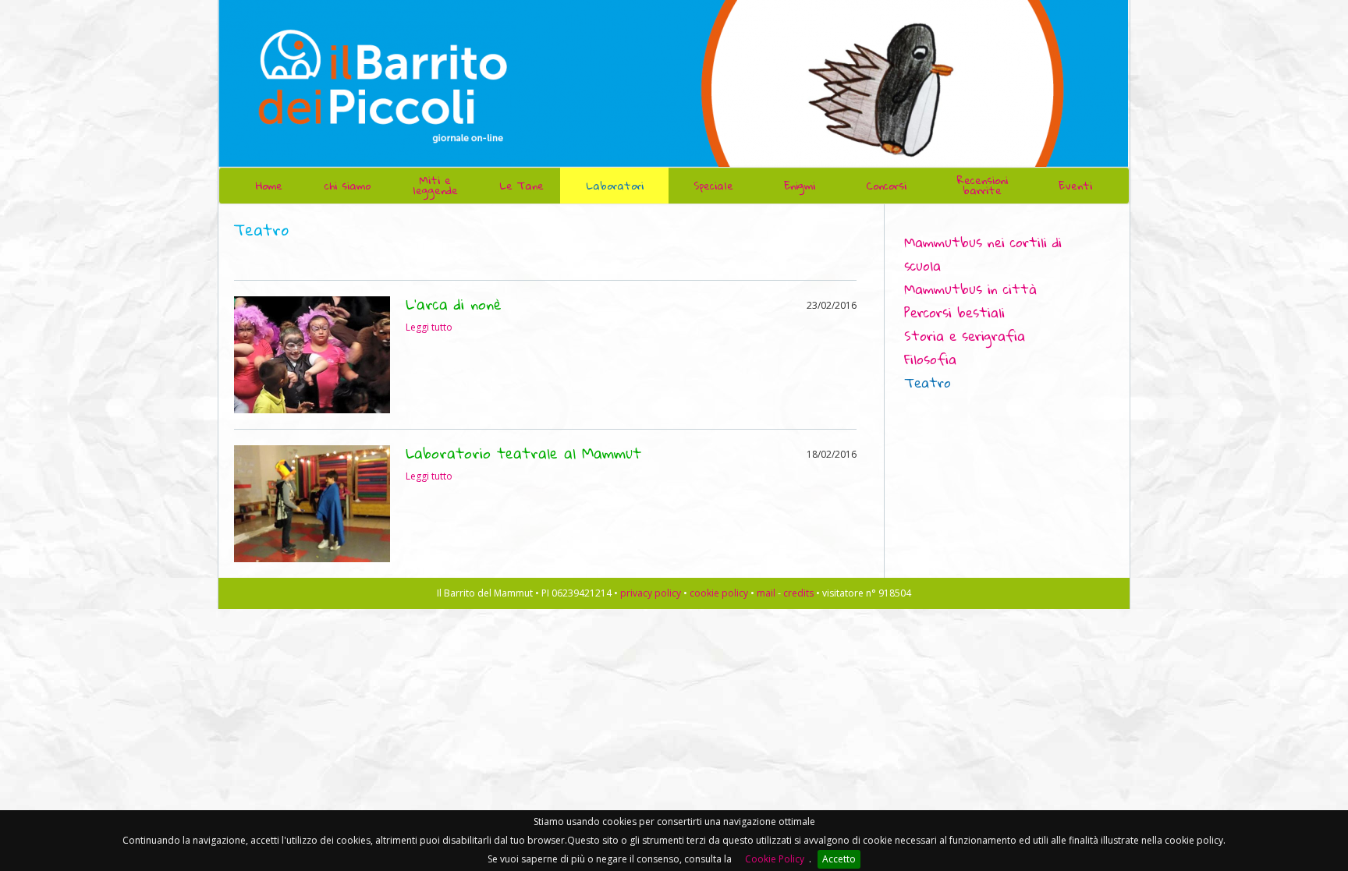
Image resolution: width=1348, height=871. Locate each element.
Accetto (839, 859)
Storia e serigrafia (964, 336)
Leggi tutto (429, 327)
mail (766, 593)
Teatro (927, 382)
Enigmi (799, 185)
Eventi (1075, 185)
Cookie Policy (774, 859)
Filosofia (930, 359)
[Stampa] (1085, 217)
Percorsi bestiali (954, 312)
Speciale (713, 185)
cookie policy (719, 593)
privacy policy (650, 593)
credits (798, 593)
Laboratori (615, 185)
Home (269, 185)
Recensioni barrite (982, 185)
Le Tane (521, 185)
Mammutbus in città (970, 289)
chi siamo (348, 185)
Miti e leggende (435, 185)
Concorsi (886, 185)
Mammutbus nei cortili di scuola (983, 254)
